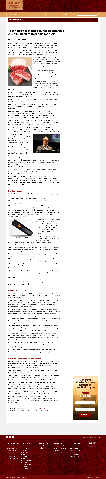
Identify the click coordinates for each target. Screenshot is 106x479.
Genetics (26, 471)
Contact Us (74, 448)
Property (26, 469)
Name (85, 399)
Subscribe (85, 415)
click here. (41, 408)
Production (27, 458)
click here (48, 410)
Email (85, 406)
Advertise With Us (45, 446)
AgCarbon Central (13, 450)
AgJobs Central (12, 456)
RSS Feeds (58, 452)
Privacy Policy (75, 454)
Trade (25, 467)
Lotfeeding (27, 460)
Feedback (57, 454)
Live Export (27, 462)
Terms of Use (75, 456)
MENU (14, 14)
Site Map (73, 452)
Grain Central (11, 446)
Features (26, 448)
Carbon (25, 450)
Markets (26, 452)
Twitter (56, 450)
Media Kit (42, 448)
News (25, 446)
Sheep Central (12, 448)
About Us (10, 460)
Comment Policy (76, 450)
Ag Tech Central (13, 458)
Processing (27, 464)
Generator (96, 477)
